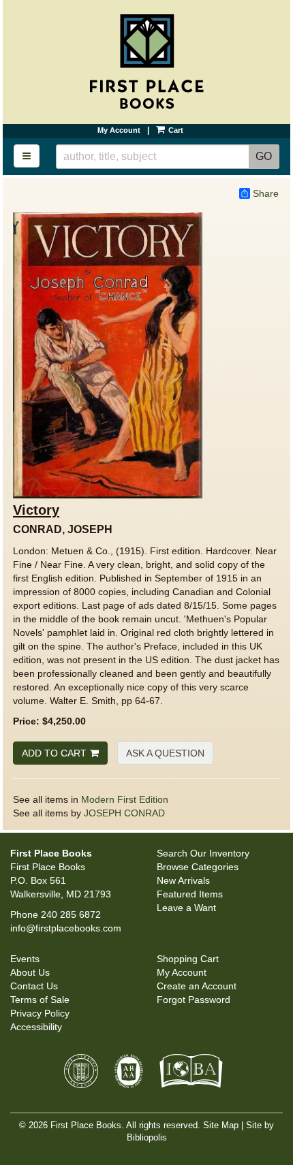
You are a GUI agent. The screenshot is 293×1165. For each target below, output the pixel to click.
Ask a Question (165, 753)
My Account (118, 130)
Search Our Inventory (203, 853)
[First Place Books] (146, 62)
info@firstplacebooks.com (65, 928)
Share (266, 193)
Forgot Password (193, 999)
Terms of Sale (40, 999)
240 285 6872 (71, 914)
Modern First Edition (124, 799)
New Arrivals (183, 880)
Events (25, 958)
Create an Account (196, 985)
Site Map (220, 1125)
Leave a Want (186, 907)
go (267, 156)
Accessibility (36, 1026)
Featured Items (190, 894)
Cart (174, 130)
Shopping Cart (188, 958)
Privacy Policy (40, 1013)
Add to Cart (54, 753)
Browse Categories (197, 866)
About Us (30, 972)
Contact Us (34, 985)
